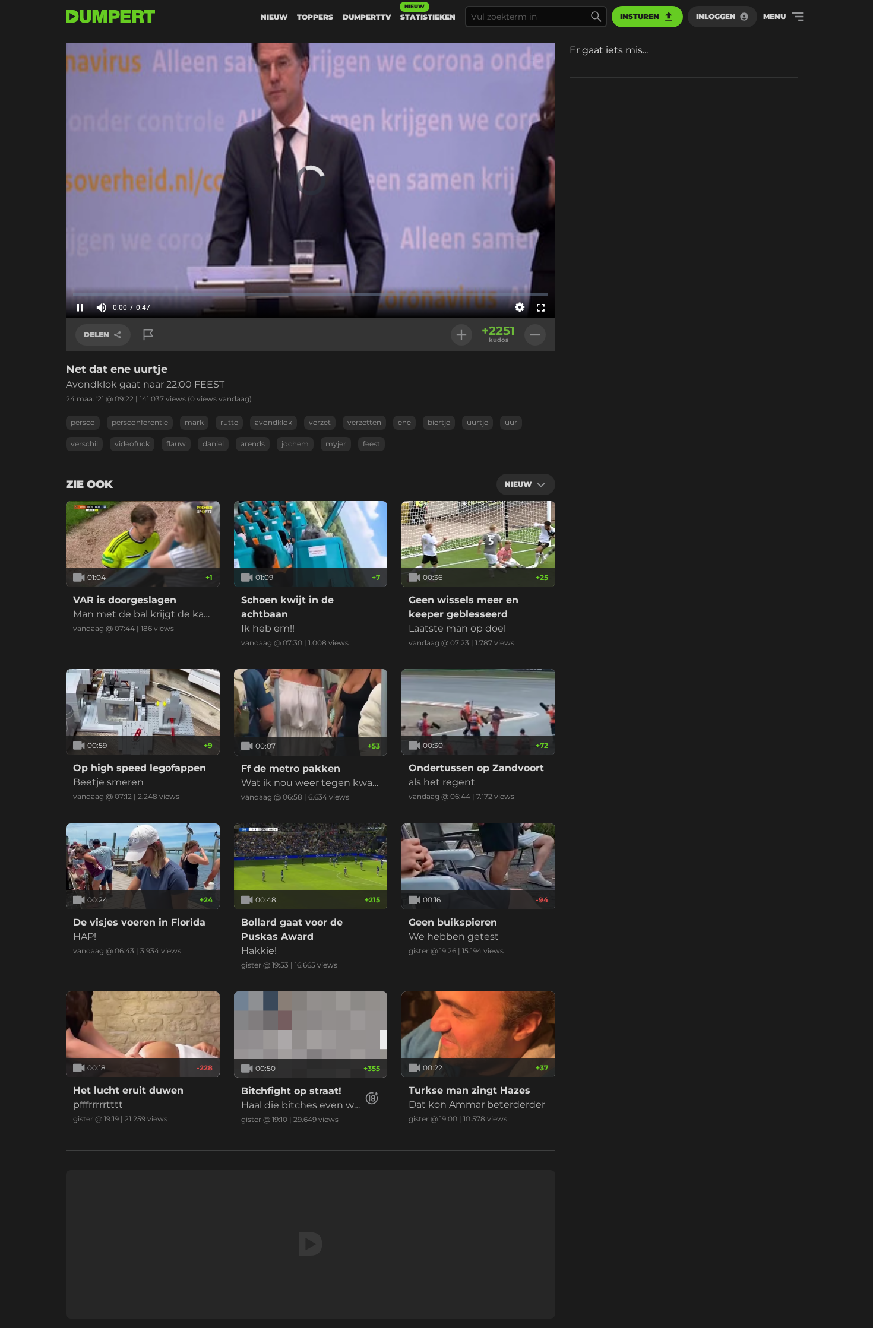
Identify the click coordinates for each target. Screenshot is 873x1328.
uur (511, 422)
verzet (320, 422)
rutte (229, 422)
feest (371, 443)
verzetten (364, 422)
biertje (439, 422)
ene (404, 422)
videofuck (132, 443)
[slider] (310, 294)
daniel (213, 443)
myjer (335, 443)
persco (83, 422)
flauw (176, 443)
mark (194, 422)
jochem (295, 443)
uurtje (477, 422)
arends (253, 443)
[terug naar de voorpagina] (110, 16)
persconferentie (140, 422)
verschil (84, 443)
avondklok (273, 422)
